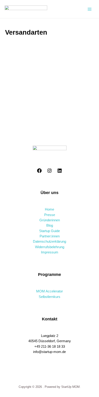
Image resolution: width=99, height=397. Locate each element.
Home (49, 209)
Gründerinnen (49, 220)
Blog (49, 225)
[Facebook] (39, 170)
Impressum (49, 252)
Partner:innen (50, 236)
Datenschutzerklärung (49, 241)
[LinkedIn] (59, 170)
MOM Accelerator (49, 291)
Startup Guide (49, 231)
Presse (49, 215)
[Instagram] (49, 170)
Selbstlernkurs (49, 297)
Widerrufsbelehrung (49, 247)
